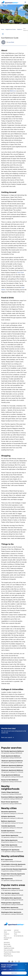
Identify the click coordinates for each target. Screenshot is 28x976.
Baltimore (19, 29)
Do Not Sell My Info (18, 936)
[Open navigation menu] (25, 2)
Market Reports (7, 954)
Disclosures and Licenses (7, 938)
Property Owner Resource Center (12, 952)
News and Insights (8, 950)
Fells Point (20, 272)
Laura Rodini (11, 42)
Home (2, 29)
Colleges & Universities (12, 689)
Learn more (14, 973)
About (4, 50)
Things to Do (7, 544)
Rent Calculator (7, 946)
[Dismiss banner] (26, 964)
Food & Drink (7, 298)
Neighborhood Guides (11, 29)
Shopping (5, 456)
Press (5, 936)
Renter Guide (7, 944)
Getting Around (8, 192)
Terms (15, 934)
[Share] (2, 33)
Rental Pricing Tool (8, 956)
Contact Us (6, 934)
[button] (14, 14)
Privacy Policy (17, 932)
